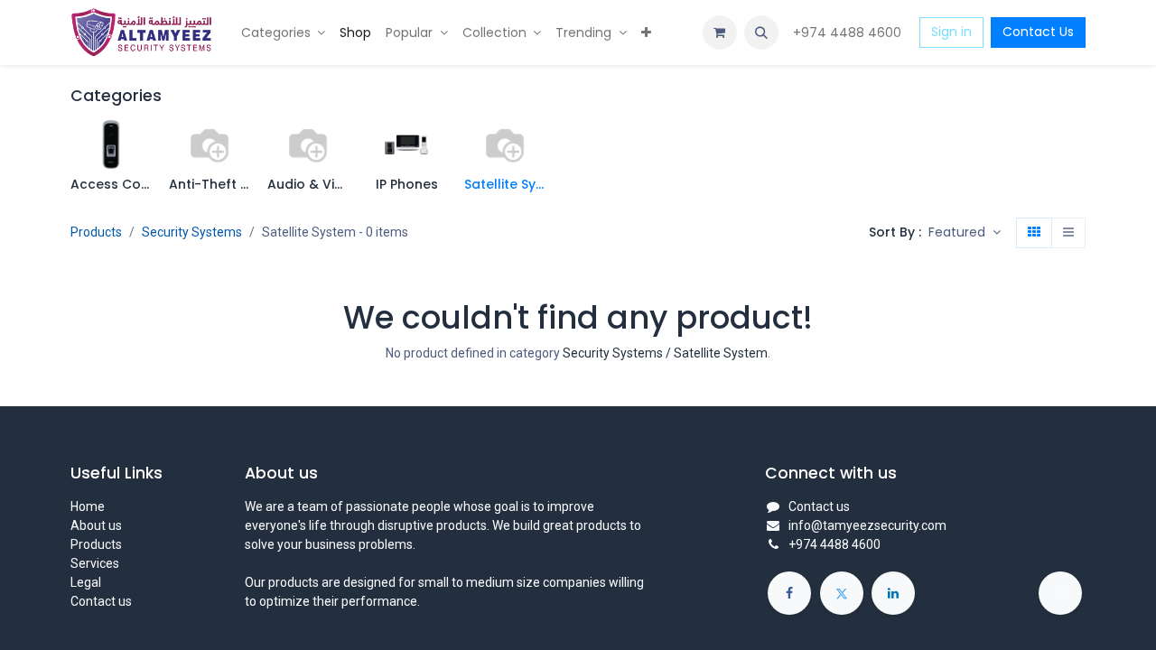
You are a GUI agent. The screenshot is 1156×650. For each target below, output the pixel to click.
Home (87, 506)
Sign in (951, 32)
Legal (85, 582)
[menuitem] (283, 33)
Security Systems (192, 232)
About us (96, 525)
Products (96, 232)
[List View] (1068, 233)
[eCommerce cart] (720, 32)
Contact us (101, 601)
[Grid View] (1034, 233)
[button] (761, 32)
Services (94, 563)
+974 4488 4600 (849, 32)
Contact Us (1038, 32)
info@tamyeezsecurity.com (867, 525)
